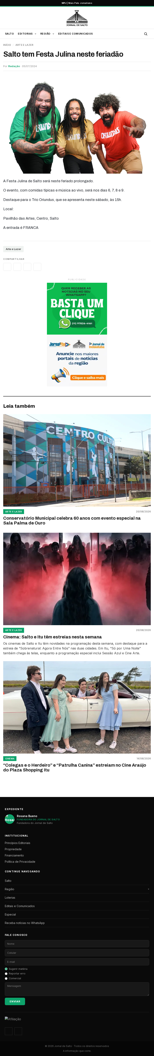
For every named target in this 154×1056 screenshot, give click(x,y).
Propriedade (13, 849)
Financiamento (14, 855)
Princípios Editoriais (17, 843)
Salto (9, 33)
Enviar (15, 1001)
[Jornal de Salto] (76, 18)
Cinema (9, 758)
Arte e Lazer (24, 44)
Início (7, 44)
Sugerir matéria (18, 968)
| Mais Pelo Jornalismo (77, 3)
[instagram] (8, 1031)
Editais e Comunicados (75, 33)
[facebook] (18, 1031)
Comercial (15, 978)
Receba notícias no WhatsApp (25, 923)
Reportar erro (17, 973)
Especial (10, 914)
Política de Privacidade (20, 861)
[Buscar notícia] (145, 33)
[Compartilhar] (7, 267)
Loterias (10, 897)
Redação (14, 66)
